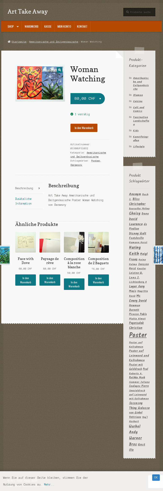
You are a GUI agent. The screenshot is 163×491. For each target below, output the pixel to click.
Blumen (138, 95)
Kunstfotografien (140, 138)
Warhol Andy (134, 429)
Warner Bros (135, 441)
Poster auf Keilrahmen (136, 345)
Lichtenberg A (138, 282)
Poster (95, 160)
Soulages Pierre (139, 386)
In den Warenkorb (84, 128)
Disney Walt (137, 233)
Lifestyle (139, 147)
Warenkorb (31, 26)
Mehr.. (49, 484)
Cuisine (137, 101)
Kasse (47, 26)
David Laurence (136, 222)
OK (156, 477)
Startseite (19, 41)
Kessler (141, 269)
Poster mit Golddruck (136, 367)
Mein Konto (64, 26)
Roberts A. (135, 374)
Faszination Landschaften (141, 120)
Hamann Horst (138, 242)
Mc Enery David (138, 299)
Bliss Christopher (137, 201)
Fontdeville (136, 238)
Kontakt (82, 26)
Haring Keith (135, 251)
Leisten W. (136, 273)
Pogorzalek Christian (136, 325)
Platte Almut (137, 319)
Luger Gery (137, 286)
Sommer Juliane (139, 382)
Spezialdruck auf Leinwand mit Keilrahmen (139, 395)
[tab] (29, 188)
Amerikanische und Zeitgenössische (53, 41)
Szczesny (76, 165)
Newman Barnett (134, 307)
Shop (11, 26)
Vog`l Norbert (138, 419)
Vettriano (135, 417)
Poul (145, 369)
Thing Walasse (139, 408)
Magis (132, 291)
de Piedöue (138, 226)
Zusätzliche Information (23, 201)
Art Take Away (28, 11)
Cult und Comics (138, 109)
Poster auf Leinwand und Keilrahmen (139, 356)
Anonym (135, 194)
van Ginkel (135, 412)
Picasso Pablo (138, 314)
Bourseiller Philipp (139, 209)
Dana (145, 213)
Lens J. (134, 277)
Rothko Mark (137, 377)
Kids (136, 131)
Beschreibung (24, 188)
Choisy (135, 213)
